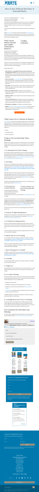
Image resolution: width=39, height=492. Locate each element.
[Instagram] (25, 478)
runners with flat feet (19, 79)
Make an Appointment (19, 112)
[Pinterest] (28, 478)
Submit (19, 394)
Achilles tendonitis (29, 32)
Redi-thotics (30, 194)
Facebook (19, 325)
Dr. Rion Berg (32, 321)
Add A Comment (10, 342)
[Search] (33, 487)
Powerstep (25, 194)
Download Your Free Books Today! (19, 349)
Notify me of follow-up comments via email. (14, 339)
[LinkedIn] (19, 478)
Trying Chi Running (8, 290)
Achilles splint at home (26, 177)
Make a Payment (19, 482)
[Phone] (31, 3)
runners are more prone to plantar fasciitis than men (18, 106)
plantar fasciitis (9, 32)
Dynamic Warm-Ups (17, 182)
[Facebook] (17, 478)
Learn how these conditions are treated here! (23, 315)
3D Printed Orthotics (19, 203)
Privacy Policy (29, 489)
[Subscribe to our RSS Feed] (19, 406)
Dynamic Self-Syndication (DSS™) (18, 490)
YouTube (31, 325)
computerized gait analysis (26, 204)
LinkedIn (25, 325)
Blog (15, 404)
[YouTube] (22, 478)
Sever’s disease (7, 121)
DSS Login (28, 490)
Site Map (25, 490)
